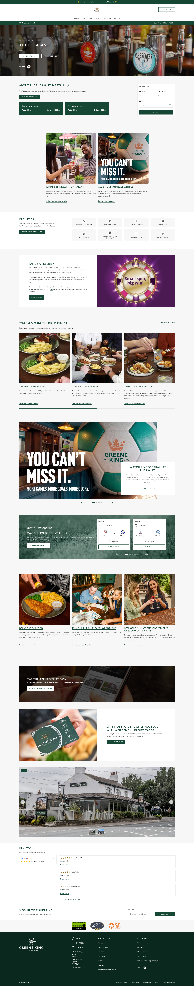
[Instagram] (144, 967)
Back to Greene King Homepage (147, 961)
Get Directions (76, 968)
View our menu (52, 56)
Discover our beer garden (149, 599)
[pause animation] (29, 66)
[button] (20, 66)
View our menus (29, 97)
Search (156, 112)
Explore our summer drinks (71, 158)
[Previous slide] (82, 502)
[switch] (72, 18)
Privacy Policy (147, 982)
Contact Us (101, 943)
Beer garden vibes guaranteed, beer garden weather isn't (146, 629)
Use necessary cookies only (163, 12)
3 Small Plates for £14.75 (138, 386)
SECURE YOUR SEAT (148, 489)
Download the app (143, 943)
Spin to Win (36, 297)
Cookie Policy (135, 982)
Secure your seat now (123, 158)
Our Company (142, 952)
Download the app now (40, 688)
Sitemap (157, 982)
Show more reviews (71, 900)
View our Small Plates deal (149, 358)
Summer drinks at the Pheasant (65, 187)
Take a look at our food (44, 599)
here (51, 289)
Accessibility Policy (121, 982)
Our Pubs (140, 947)
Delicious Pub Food (31, 628)
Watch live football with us (115, 187)
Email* (131, 910)
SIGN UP (164, 914)
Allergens (101, 965)
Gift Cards (101, 956)
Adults (142, 92)
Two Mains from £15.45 (32, 386)
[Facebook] (138, 967)
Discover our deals (167, 322)
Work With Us (142, 956)
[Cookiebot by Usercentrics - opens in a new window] (27, 18)
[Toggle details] (53, 858)
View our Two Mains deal (44, 358)
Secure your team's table (97, 599)
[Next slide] (111, 502)
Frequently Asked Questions (107, 970)
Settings (117, 19)
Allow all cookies (163, 5)
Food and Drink (103, 947)
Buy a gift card (116, 742)
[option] (92, 832)
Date (141, 101)
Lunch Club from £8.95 (85, 386)
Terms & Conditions (169, 982)
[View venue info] (67, 86)
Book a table (29, 56)
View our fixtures (38, 545)
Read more (64, 865)
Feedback (101, 961)
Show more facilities (32, 232)
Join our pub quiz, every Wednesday (94, 628)
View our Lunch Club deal (97, 358)
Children (161, 92)
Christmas (101, 952)
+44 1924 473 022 (78, 943)
